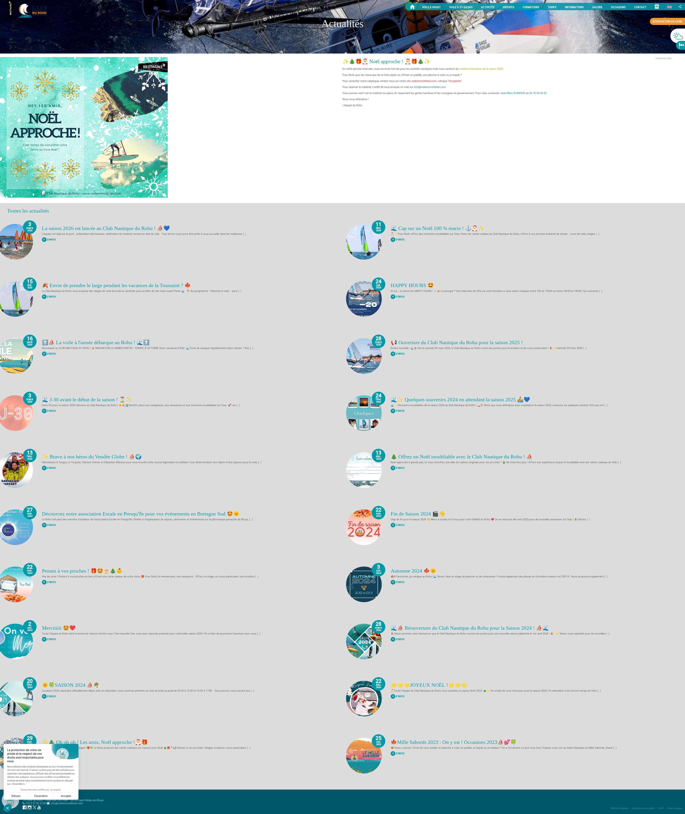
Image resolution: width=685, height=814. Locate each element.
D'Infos (49, 239)
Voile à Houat (431, 7)
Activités (487, 7)
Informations (574, 7)
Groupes (508, 7)
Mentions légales (619, 808)
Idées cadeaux (674, 808)
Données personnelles (643, 808)
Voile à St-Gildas (461, 7)
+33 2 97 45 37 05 (35, 803)
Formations (531, 7)
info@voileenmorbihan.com (66, 803)
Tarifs (552, 7)
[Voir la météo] (677, 36)
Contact (640, 7)
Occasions (618, 7)
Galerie (597, 7)
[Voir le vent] (680, 45)
